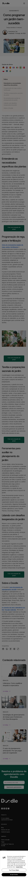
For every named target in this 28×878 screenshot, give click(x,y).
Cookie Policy (19, 867)
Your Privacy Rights (14, 870)
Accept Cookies (14, 874)
